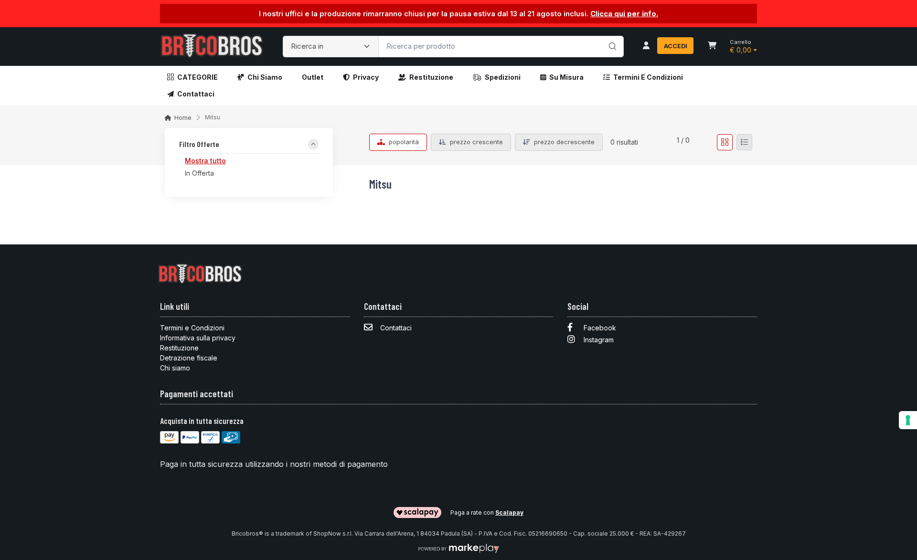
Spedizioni (503, 77)
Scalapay (509, 512)
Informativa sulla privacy (197, 338)
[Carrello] (712, 46)
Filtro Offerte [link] (199, 144)
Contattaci (195, 94)
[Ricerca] (611, 36)
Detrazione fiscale (188, 358)
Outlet (312, 77)
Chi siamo (264, 77)
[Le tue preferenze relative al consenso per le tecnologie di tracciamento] (908, 420)
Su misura (566, 77)
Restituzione (431, 77)
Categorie (197, 77)
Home (183, 117)
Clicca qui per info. (624, 13)
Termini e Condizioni (648, 77)
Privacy (366, 77)
